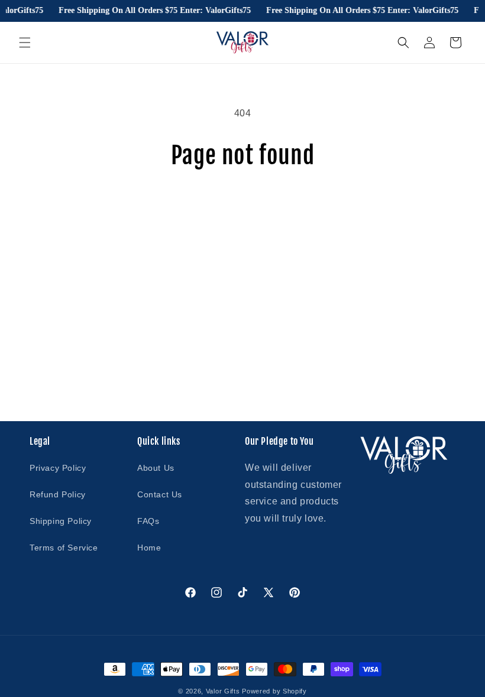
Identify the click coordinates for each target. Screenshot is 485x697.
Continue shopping (242, 208)
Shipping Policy (61, 521)
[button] (25, 43)
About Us (155, 468)
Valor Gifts (223, 691)
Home (149, 547)
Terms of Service (64, 547)
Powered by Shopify (274, 691)
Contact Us (159, 494)
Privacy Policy (58, 468)
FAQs (148, 521)
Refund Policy (58, 494)
